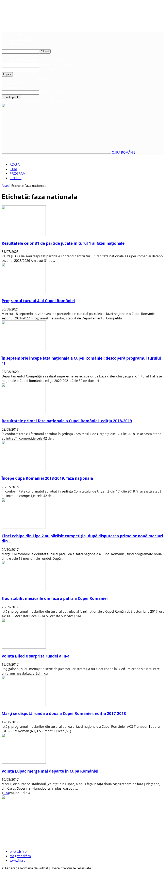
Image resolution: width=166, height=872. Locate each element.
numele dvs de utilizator (57, 65)
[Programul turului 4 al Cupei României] (24, 292)
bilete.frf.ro (18, 34)
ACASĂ (15, 164)
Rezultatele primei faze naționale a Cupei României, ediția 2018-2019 (67, 420)
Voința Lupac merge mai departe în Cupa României (50, 771)
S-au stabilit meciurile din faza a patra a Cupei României (55, 598)
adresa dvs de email (54, 92)
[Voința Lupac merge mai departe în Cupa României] (24, 762)
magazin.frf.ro (20, 39)
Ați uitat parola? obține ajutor (24, 79)
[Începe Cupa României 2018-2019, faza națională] (24, 470)
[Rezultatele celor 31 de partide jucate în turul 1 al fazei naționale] (24, 234)
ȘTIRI (13, 169)
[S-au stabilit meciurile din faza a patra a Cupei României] (24, 590)
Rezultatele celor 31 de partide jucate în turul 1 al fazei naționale (63, 243)
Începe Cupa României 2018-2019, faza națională (47, 478)
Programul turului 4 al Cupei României (38, 300)
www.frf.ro (18, 43)
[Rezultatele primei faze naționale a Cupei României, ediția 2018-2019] (24, 412)
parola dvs (47, 69)
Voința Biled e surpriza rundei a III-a (35, 656)
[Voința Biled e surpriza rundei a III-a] (24, 647)
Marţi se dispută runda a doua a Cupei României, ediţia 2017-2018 (64, 713)
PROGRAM (18, 173)
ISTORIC (15, 178)
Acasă (6, 185)
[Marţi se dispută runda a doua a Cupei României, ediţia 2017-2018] (24, 705)
